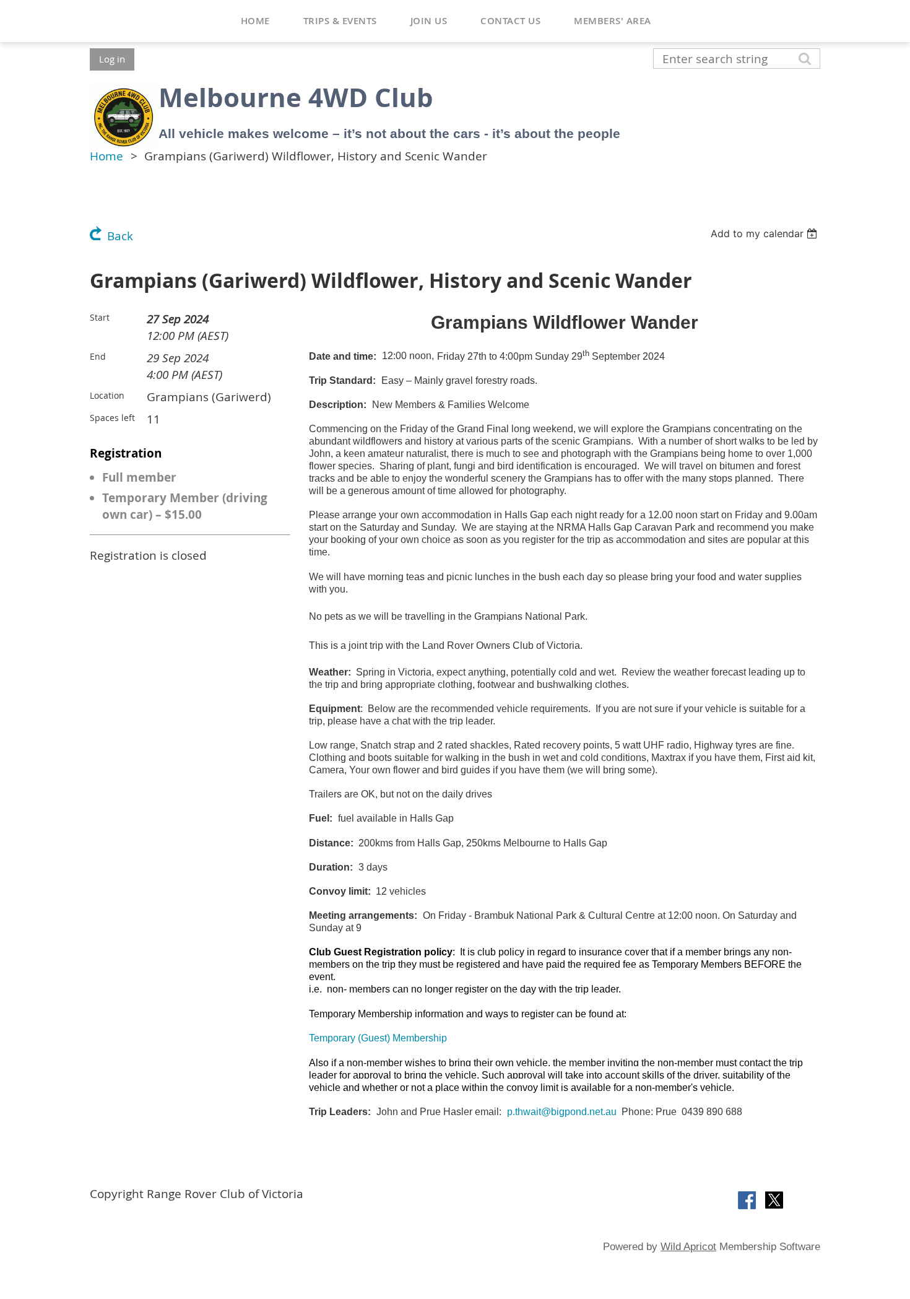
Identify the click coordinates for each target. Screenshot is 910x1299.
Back (120, 236)
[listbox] (765, 233)
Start (100, 317)
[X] (774, 1200)
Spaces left (112, 418)
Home (106, 156)
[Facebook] (747, 1200)
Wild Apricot (688, 1247)
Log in (112, 59)
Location (107, 395)
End (98, 356)
